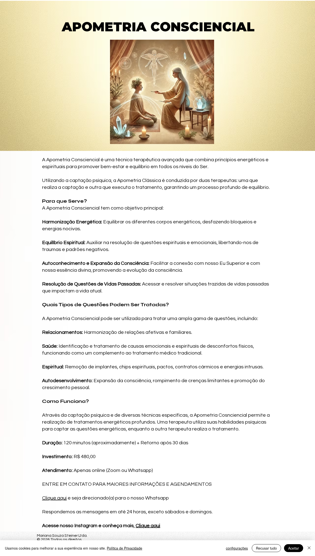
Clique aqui (54, 498)
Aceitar (293, 548)
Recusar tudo (266, 548)
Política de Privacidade (124, 548)
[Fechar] (309, 548)
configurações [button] (237, 548)
